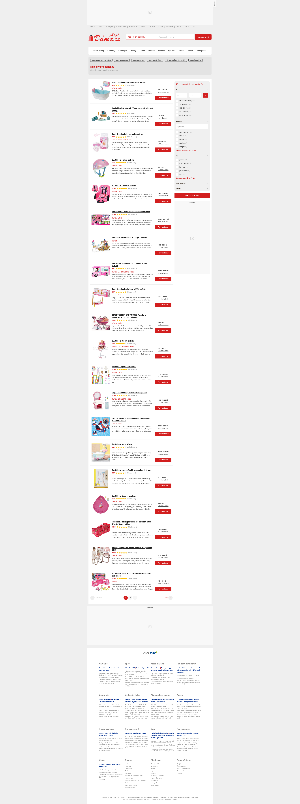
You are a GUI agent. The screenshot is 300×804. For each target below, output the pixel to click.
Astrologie (122, 51)
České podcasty (181, 766)
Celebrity (111, 51)
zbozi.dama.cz (95, 70)
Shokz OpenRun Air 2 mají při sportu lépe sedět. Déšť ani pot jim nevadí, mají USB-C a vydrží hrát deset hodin (137, 712)
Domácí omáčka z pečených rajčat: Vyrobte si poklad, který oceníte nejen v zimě (188, 716)
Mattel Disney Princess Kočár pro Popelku (129, 237)
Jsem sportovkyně (155, 60)
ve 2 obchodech (163, 195)
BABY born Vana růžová (122, 444)
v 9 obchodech (163, 428)
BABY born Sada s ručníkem (124, 496)
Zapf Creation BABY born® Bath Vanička (129, 82)
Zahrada (161, 51)
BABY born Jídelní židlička (123, 341)
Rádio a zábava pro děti (183, 768)
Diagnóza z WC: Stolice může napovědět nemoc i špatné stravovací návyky (162, 742)
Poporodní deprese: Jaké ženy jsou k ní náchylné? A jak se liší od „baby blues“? (162, 750)
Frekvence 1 (180, 771)
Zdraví (142, 51)
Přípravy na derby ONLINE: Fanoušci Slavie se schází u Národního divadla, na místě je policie (136, 672)
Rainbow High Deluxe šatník (124, 367)
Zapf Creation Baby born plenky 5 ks (127, 134)
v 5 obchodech (163, 247)
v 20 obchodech (163, 221)
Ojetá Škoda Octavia (131, 785)
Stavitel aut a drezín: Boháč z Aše (108, 716)
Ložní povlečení (155, 783)
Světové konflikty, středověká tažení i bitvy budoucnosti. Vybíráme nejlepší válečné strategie (187, 748)
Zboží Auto (128, 783)
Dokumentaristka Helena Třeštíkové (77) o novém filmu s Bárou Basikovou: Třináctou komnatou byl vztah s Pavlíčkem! (111, 777)
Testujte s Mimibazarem (158, 764)
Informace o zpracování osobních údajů (134, 799)
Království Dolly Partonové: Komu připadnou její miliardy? (160, 678)
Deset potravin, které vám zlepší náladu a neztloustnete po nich (163, 746)
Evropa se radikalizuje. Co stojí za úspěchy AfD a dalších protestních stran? (111, 674)
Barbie (153, 768)
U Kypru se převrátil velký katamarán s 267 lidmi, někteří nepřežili (110, 682)
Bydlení (171, 51)
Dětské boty (154, 780)
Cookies (149, 799)
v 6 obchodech (163, 557)
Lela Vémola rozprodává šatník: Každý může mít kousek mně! (162, 674)
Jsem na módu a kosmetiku (101, 60)
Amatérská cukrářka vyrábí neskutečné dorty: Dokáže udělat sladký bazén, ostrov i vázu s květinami (189, 706)
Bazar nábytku (155, 785)
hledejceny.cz (129, 764)
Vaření (190, 51)
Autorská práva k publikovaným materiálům (154, 797)
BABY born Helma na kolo (123, 160)
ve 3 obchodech (163, 92)
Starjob (179, 764)
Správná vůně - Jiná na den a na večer (188, 676)
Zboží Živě (128, 766)
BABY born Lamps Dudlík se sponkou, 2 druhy (131, 470)
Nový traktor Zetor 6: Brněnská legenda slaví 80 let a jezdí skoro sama (188, 743)
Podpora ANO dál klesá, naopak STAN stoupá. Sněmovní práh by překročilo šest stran (162, 718)
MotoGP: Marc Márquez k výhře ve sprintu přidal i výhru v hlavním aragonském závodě (109, 712)
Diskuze (181, 51)
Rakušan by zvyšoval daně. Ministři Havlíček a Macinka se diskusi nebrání (110, 678)
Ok (205, 95)
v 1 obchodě (163, 118)
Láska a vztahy (98, 51)
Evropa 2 (179, 773)
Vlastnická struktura (171, 799)
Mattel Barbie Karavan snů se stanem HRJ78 (131, 212)
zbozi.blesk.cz (129, 773)
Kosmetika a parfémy (157, 776)
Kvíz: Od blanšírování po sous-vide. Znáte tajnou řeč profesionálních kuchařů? (189, 711)
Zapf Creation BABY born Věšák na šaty (129, 289)
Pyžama (153, 773)
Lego (152, 771)
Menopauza (201, 51)
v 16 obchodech (163, 506)
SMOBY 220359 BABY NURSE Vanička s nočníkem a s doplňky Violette (129, 316)
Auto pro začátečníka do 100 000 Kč (135, 780)
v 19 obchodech (163, 144)
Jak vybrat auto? (130, 787)
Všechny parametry (192, 195)
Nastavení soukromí (158, 799)
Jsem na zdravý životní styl (176, 60)
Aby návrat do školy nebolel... (185, 678)
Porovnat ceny (163, 98)
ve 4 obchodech (163, 170)
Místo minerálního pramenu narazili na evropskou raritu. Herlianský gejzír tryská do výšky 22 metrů (111, 748)
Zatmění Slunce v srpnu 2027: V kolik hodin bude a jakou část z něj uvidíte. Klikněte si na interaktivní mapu (136, 706)
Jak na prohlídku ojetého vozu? (134, 776)
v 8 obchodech (163, 376)
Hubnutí (151, 51)
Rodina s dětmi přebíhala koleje (108, 772)
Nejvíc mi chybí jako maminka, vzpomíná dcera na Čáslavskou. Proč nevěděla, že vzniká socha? (137, 684)
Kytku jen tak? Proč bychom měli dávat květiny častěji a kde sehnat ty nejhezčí (136, 737)
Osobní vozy (128, 768)
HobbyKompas (129, 778)
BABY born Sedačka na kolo (124, 186)
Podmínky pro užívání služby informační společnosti (183, 797)
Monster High (155, 766)
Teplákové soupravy (156, 778)
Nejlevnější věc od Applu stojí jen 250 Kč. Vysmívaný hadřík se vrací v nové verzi (137, 717)
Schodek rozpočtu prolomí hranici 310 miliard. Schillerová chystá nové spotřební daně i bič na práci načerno (162, 706)
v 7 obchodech (163, 402)
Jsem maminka (138, 60)
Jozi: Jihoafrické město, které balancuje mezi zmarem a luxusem (110, 739)
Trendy (133, 51)
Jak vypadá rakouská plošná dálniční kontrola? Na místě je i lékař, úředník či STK (110, 706)
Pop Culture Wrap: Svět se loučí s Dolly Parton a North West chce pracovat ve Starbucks (136, 746)
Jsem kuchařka (195, 60)
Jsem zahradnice (122, 60)
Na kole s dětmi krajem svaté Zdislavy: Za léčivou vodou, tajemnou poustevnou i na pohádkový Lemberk (189, 682)
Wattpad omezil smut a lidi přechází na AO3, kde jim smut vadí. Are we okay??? (136, 741)
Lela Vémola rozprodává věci (107, 770)
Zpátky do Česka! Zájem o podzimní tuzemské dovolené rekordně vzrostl (109, 743)
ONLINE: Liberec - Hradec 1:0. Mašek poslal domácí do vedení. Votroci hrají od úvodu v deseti (137, 678)
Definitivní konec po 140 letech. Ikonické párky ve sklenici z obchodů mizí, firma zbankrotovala (162, 712)
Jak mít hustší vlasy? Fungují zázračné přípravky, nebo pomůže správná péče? (188, 739)
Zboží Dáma (128, 771)
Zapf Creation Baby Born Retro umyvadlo (129, 392)
